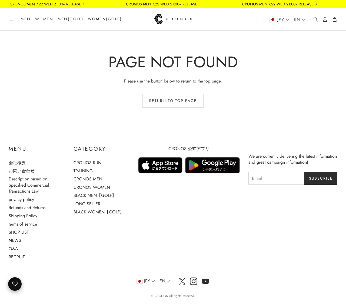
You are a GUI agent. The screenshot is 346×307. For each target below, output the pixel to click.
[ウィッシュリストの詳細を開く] (15, 284)
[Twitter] (182, 281)
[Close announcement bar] (341, 4)
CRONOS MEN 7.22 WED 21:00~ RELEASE (45, 4)
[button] (11, 19)
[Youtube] (205, 281)
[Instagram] (193, 281)
